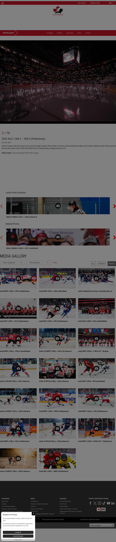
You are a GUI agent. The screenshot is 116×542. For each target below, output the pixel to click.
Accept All (18, 532)
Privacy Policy (18, 540)
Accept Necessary (18, 536)
